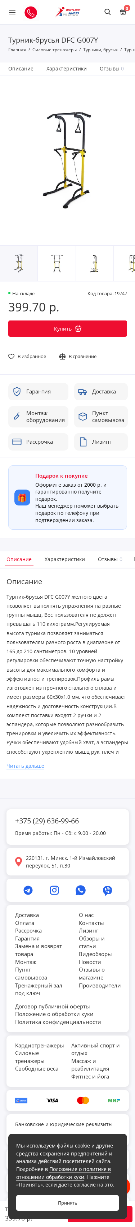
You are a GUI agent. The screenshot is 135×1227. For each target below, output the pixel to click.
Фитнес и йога (90, 1076)
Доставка (27, 914)
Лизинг (88, 930)
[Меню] (12, 12)
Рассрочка (28, 930)
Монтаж (25, 961)
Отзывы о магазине (92, 973)
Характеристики (66, 68)
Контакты (91, 922)
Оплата (24, 922)
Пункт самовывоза (31, 973)
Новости (90, 961)
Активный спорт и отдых (95, 1049)
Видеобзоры (95, 953)
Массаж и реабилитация (90, 1064)
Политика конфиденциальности (58, 1021)
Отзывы (112, 68)
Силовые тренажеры (30, 1056)
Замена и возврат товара (38, 949)
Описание (20, 68)
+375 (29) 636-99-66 (47, 821)
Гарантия (27, 938)
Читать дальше (25, 766)
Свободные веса (36, 1068)
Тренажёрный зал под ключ (38, 989)
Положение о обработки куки (54, 1013)
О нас (86, 914)
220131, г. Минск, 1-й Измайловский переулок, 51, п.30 (70, 861)
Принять (67, 1203)
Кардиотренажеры (39, 1045)
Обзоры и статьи (92, 942)
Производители (100, 985)
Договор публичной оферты (52, 1006)
